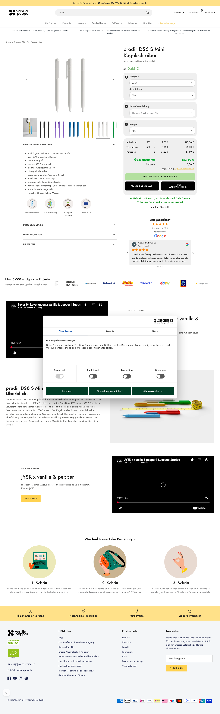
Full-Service (117, 23)
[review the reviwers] (187, 244)
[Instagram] (20, 678)
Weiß (134, 83)
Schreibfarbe (135, 89)
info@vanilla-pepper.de (21, 670)
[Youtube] (15, 678)
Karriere (126, 637)
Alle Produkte (50, 23)
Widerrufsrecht (129, 666)
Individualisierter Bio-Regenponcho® (76, 670)
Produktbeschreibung (37, 144)
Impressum (127, 652)
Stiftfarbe (134, 76)
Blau (134, 95)
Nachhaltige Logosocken (70, 666)
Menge (133, 124)
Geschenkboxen (99, 23)
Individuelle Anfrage (166, 23)
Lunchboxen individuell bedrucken (75, 661)
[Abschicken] (147, 12)
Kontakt (125, 647)
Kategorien (67, 23)
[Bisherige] (26, 80)
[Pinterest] (26, 678)
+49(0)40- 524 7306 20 (23, 664)
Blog (61, 637)
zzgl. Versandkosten (184, 168)
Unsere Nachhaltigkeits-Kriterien (74, 652)
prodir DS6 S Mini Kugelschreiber (29, 42)
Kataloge (82, 23)
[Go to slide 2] (160, 266)
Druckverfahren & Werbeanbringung (76, 642)
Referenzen (132, 23)
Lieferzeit (29, 244)
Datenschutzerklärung (132, 661)
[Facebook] (9, 678)
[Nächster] (113, 80)
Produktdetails (33, 225)
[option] (70, 80)
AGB (124, 656)
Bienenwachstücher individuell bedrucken (79, 656)
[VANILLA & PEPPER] (19, 12)
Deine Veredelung (139, 106)
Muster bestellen (142, 185)
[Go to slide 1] (157, 266)
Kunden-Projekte (66, 647)
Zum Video (31, 498)
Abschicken (176, 668)
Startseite (9, 42)
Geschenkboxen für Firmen (72, 675)
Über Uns (147, 23)
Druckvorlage (32, 234)
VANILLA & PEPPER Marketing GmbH (29, 700)
